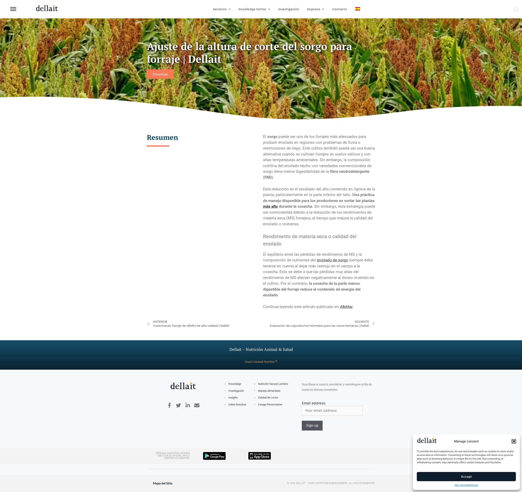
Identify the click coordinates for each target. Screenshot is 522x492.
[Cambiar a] (357, 9)
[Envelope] (196, 405)
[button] (514, 441)
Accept (466, 477)
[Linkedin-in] (187, 405)
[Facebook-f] (169, 405)
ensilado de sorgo (332, 260)
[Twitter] (178, 405)
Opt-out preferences (466, 484)
